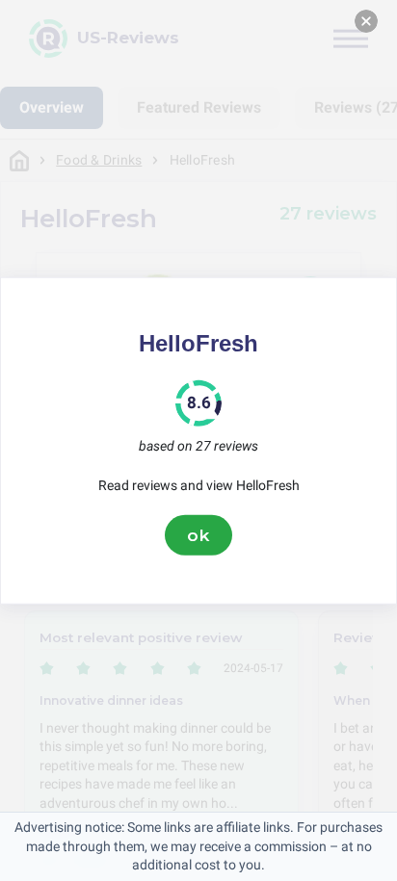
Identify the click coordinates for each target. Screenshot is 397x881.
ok (198, 534)
